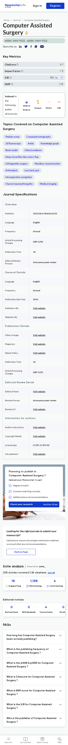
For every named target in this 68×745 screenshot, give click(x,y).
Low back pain (31, 170)
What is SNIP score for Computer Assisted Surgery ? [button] (31, 693)
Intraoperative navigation (18, 177)
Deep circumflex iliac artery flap (22, 156)
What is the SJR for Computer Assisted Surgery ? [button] (29, 706)
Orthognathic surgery (16, 163)
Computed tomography (38, 136)
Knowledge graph (50, 143)
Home (6, 20)
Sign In (37, 5)
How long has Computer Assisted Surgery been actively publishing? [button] (31, 637)
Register (55, 5)
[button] (17, 64)
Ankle (31, 143)
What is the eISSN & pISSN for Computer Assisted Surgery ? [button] (30, 665)
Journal (16, 20)
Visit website (39, 308)
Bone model (11, 150)
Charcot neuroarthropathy (19, 183)
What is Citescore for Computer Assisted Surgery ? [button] (31, 679)
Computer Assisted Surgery (37, 20)
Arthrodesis (11, 170)
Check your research (34, 504)
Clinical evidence (33, 150)
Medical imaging (48, 183)
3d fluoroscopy (13, 143)
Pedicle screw (12, 136)
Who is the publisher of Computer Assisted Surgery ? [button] (31, 720)
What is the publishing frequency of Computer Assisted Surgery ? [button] (27, 651)
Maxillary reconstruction (47, 163)
